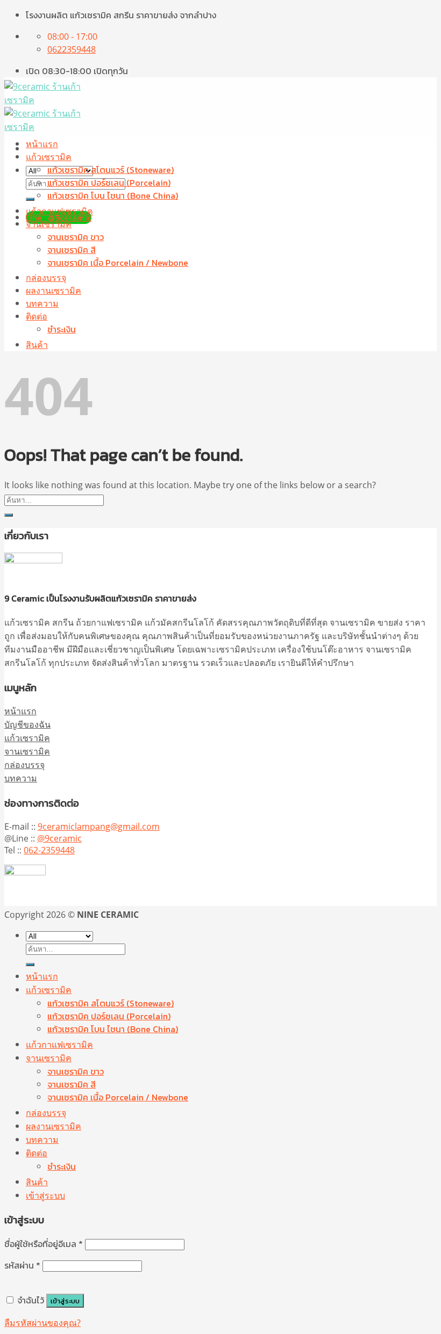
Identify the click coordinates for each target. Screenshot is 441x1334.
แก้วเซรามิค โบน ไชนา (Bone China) (112, 195)
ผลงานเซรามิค (53, 290)
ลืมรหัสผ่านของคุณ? (42, 1323)
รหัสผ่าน (22, 1265)
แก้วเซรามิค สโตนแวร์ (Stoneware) (110, 169)
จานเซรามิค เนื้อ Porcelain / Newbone (117, 262)
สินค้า (37, 345)
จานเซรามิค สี (71, 249)
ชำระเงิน (61, 329)
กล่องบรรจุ (46, 278)
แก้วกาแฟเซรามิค (59, 211)
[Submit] (30, 199)
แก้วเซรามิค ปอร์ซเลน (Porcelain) (108, 182)
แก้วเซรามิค (49, 157)
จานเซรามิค (49, 224)
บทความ (42, 303)
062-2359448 (49, 850)
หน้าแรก (42, 144)
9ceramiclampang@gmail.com (99, 826)
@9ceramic (59, 838)
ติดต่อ (36, 316)
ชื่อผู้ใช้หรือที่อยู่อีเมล (43, 1243)
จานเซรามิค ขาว (75, 236)
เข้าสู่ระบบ (65, 1300)
